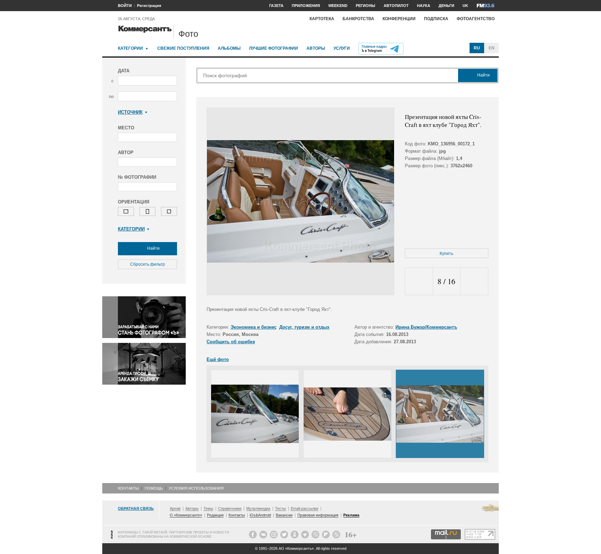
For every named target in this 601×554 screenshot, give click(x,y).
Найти (153, 248)
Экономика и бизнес (254, 327)
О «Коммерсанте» (186, 515)
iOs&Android (260, 515)
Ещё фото (218, 359)
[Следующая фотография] (474, 281)
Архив (175, 508)
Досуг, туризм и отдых (304, 327)
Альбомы (229, 48)
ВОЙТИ (125, 5)
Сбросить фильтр (147, 264)
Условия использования (196, 488)
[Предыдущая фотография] (419, 281)
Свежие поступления (183, 48)
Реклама (351, 515)
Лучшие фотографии (273, 48)
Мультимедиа (258, 508)
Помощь (154, 488)
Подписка (436, 18)
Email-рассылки (304, 508)
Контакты (128, 488)
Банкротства (358, 18)
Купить (446, 253)
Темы (208, 508)
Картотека (322, 18)
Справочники (229, 508)
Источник (130, 112)
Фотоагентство (476, 18)
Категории (130, 48)
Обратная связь (136, 508)
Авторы (315, 48)
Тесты (280, 508)
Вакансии (284, 515)
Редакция (215, 515)
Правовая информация (317, 515)
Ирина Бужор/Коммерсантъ (426, 327)
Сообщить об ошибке (231, 341)
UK (465, 5)
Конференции (399, 18)
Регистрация (149, 5)
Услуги (342, 48)
